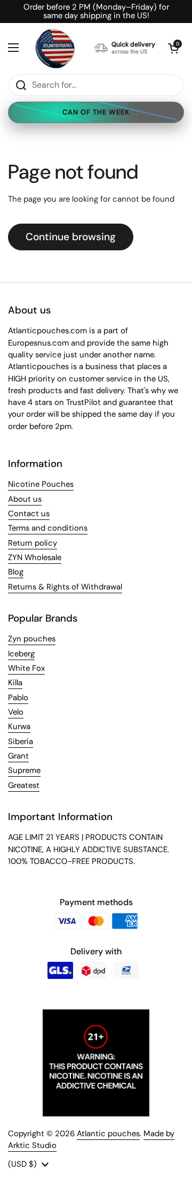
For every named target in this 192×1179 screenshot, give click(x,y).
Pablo (18, 697)
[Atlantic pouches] (55, 48)
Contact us (29, 513)
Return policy (32, 543)
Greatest (23, 785)
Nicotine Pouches (41, 484)
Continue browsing (71, 236)
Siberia (20, 741)
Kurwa (19, 726)
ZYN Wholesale (34, 557)
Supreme (24, 770)
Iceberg (21, 653)
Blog (15, 571)
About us (25, 499)
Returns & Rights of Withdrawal (65, 586)
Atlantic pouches (108, 1133)
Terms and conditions (47, 528)
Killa (15, 682)
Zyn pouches (31, 638)
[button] (173, 48)
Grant (18, 756)
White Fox (26, 668)
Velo (15, 712)
